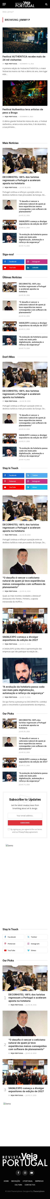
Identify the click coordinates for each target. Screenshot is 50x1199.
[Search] (46, 4)
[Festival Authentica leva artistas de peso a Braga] (25, 93)
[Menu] (4, 4)
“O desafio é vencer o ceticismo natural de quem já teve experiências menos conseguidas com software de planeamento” (33, 206)
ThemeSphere (38, 1191)
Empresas (39, 1181)
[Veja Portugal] (25, 4)
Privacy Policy (24, 832)
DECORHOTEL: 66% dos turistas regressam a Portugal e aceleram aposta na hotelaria (21, 180)
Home (6, 1181)
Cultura (18, 1185)
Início (4, 12)
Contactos (30, 1185)
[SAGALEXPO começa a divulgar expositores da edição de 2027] (10, 225)
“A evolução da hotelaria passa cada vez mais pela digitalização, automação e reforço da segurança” (23, 689)
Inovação (15, 1181)
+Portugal (28, 1181)
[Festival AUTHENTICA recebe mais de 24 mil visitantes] (25, 40)
